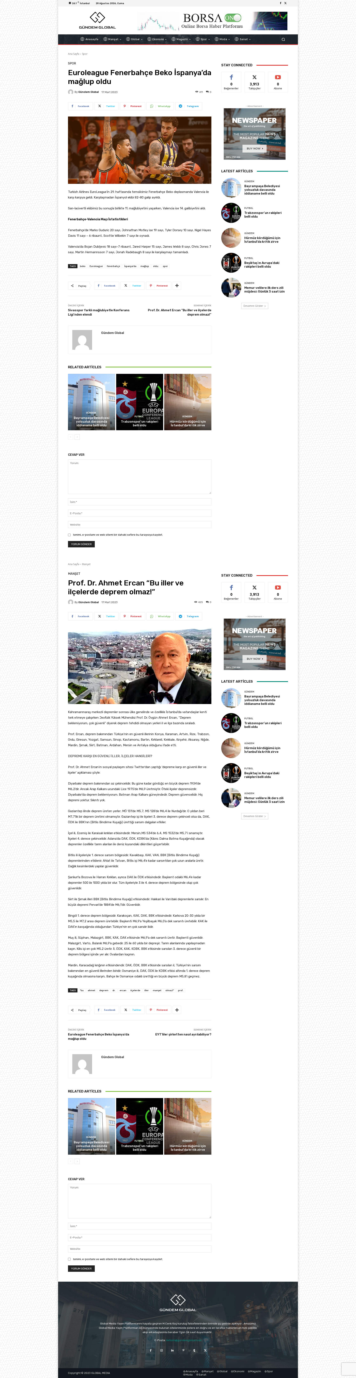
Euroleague (96, 266)
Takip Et (254, 75)
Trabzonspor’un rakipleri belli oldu (139, 423)
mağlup (145, 266)
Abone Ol (278, 75)
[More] (177, 286)
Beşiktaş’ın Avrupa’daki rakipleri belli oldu (261, 264)
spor (165, 266)
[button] (283, 39)
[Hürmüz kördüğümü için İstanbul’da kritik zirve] (187, 402)
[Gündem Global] (71, 92)
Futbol (139, 416)
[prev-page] (70, 437)
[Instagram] (162, 1350)
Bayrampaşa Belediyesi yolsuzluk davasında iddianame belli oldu (91, 421)
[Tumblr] (194, 1350)
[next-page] (77, 437)
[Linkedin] (173, 1350)
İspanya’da (130, 266)
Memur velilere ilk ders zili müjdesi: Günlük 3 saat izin (264, 289)
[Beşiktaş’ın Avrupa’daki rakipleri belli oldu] (231, 263)
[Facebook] (280, 3)
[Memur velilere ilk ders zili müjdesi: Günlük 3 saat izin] (231, 288)
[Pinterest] (183, 1350)
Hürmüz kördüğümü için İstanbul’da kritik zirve (188, 423)
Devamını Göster (253, 306)
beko (82, 266)
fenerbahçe (113, 266)
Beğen (231, 75)
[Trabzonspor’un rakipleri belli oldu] (139, 402)
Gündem (91, 413)
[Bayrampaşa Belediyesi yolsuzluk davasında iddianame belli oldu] (91, 402)
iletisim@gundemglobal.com (184, 1340)
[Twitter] (285, 3)
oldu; (156, 266)
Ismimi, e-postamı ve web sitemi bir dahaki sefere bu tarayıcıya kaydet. (118, 534)
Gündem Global (88, 92)
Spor (85, 54)
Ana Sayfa (73, 54)
